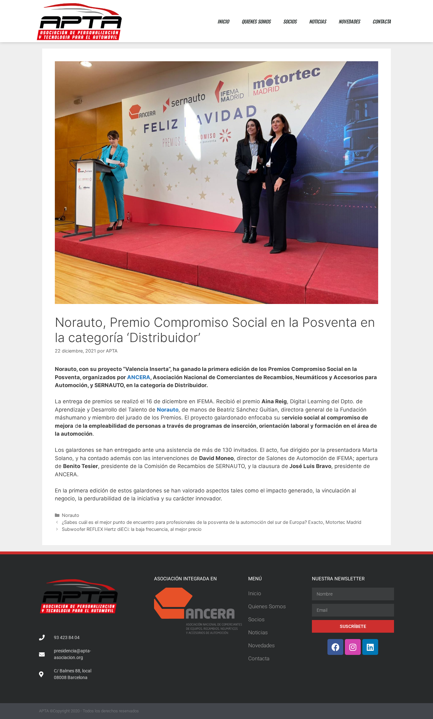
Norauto (70, 515)
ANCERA (138, 377)
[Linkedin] (370, 647)
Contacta (381, 21)
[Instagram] (353, 647)
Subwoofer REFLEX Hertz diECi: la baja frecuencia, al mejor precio (132, 529)
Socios (289, 21)
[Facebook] (335, 647)
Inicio (223, 21)
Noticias (317, 21)
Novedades (349, 21)
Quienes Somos (256, 21)
